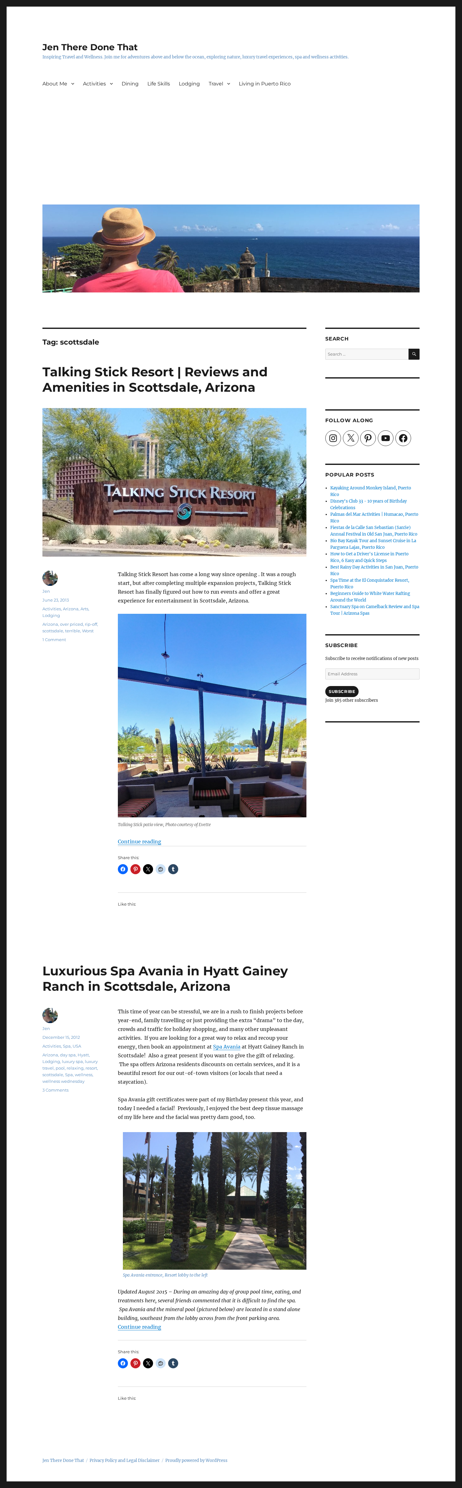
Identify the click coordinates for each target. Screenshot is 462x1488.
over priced (71, 624)
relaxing (75, 1068)
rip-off (91, 624)
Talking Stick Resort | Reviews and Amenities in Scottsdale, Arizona (155, 379)
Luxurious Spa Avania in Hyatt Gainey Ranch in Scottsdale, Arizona (165, 978)
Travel (216, 84)
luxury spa (72, 1061)
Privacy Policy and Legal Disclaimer (125, 1460)
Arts (84, 608)
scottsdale (52, 630)
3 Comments (55, 1090)
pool (60, 1068)
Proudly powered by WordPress (196, 1460)
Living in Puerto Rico (265, 84)
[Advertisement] (232, 152)
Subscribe (342, 691)
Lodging (189, 84)
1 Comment (54, 639)
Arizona (71, 608)
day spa (68, 1054)
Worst (88, 630)
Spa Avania (226, 1047)
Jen (46, 591)
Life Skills (158, 84)
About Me (54, 84)
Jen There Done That (90, 47)
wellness (83, 1074)
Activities (94, 84)
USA (77, 1046)
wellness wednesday (63, 1081)
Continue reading (139, 841)
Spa (67, 1046)
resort (91, 1068)
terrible (72, 630)
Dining (130, 84)
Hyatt (83, 1054)
